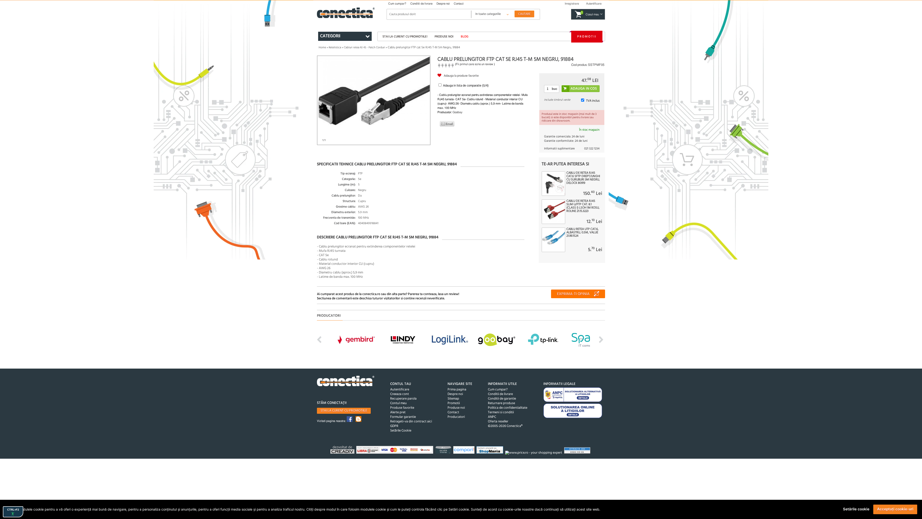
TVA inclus (593, 100)
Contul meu (398, 403)
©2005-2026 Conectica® (505, 426)
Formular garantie (403, 417)
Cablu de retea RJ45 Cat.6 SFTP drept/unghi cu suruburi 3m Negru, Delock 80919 (583, 178)
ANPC (492, 417)
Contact (458, 3)
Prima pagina (457, 389)
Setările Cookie (400, 430)
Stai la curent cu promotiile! (404, 36)
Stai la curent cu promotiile (344, 411)
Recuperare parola (403, 399)
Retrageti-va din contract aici (411, 421)
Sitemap (453, 399)
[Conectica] (346, 382)
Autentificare (399, 389)
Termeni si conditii (501, 412)
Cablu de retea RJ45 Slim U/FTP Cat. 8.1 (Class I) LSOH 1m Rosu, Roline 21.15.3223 (583, 206)
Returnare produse (501, 403)
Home (322, 47)
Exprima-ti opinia (573, 294)
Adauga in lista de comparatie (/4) (466, 85)
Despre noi (443, 3)
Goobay (457, 112)
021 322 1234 (592, 148)
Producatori (456, 417)
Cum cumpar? (397, 3)
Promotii (586, 36)
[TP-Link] (443, 450)
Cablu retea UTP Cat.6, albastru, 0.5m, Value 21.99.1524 (582, 233)
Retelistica (335, 47)
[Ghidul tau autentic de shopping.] (464, 450)
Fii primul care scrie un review (474, 64)
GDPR (394, 426)
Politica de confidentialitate (507, 408)
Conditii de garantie (502, 399)
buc (554, 89)
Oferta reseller (498, 421)
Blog (464, 36)
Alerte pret (398, 412)
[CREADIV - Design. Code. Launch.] (343, 450)
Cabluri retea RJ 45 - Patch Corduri (364, 47)
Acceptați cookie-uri (895, 509)
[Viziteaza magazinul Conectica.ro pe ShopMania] (490, 450)
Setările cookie (856, 509)
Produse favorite (402, 408)
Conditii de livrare (421, 3)
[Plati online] (395, 450)
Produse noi (444, 36)
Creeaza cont (399, 394)
